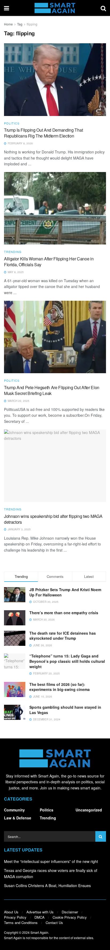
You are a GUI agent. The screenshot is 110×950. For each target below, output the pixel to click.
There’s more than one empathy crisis (63, 612)
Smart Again (39, 932)
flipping (32, 24)
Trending (13, 251)
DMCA (39, 917)
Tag (19, 24)
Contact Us (54, 922)
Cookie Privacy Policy (70, 917)
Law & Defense (17, 817)
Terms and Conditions (21, 922)
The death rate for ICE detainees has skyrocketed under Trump (62, 635)
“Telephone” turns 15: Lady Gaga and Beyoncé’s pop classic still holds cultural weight (67, 661)
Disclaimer (70, 911)
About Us (11, 911)
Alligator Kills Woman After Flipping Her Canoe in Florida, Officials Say (48, 262)
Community (14, 810)
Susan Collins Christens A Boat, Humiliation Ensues (47, 885)
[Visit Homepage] (54, 8)
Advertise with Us (40, 911)
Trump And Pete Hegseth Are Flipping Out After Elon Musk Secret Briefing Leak (51, 390)
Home (8, 24)
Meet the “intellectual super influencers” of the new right (51, 861)
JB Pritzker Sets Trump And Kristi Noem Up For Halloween (65, 592)
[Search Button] (103, 8)
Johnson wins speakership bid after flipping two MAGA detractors (53, 519)
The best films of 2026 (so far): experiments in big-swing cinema (59, 687)
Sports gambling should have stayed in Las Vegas (65, 709)
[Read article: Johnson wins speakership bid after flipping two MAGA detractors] (55, 465)
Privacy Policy (15, 917)
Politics (11, 123)
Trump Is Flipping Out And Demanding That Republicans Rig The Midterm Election (43, 133)
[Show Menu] (6, 8)
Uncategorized (89, 810)
